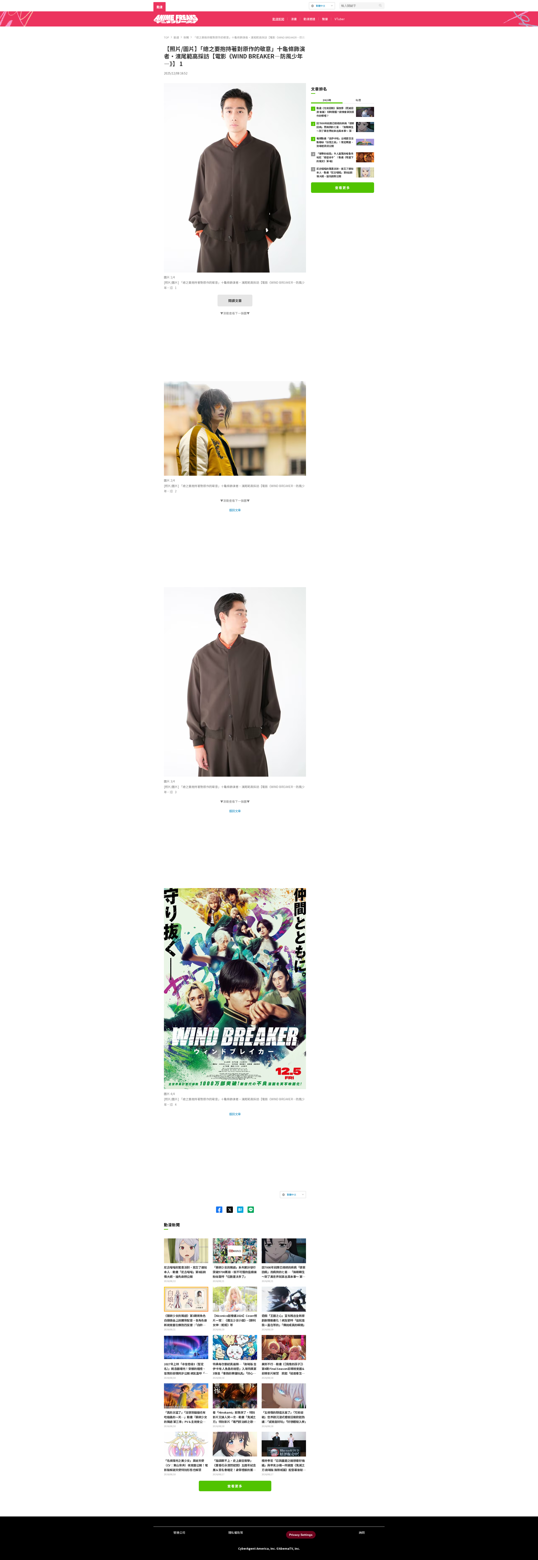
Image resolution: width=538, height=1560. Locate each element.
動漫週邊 (309, 19)
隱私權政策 (235, 1532)
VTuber (340, 19)
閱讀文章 (235, 300)
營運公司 (179, 1532)
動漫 (159, 7)
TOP (166, 37)
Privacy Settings (301, 1534)
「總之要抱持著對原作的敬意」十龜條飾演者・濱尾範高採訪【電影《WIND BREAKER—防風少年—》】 (255, 37)
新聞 (186, 37)
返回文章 (235, 510)
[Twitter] (227, 1209)
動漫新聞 (278, 19)
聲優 (325, 19)
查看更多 (235, 1485)
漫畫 (294, 19)
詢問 (362, 1532)
